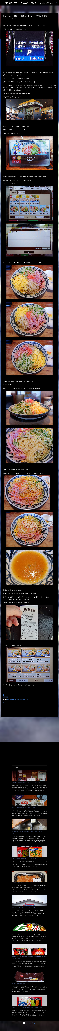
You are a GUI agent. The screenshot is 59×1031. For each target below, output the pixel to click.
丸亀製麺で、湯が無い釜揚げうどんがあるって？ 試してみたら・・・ (28, 782)
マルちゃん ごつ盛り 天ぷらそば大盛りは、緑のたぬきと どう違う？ (28, 932)
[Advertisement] (29, 729)
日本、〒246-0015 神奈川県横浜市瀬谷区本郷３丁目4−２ (18, 699)
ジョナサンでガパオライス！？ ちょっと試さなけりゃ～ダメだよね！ (28, 907)
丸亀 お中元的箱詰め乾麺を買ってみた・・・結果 (23, 807)
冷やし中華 (5, 697)
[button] (4, 21)
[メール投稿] (4, 695)
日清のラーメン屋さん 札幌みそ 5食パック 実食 (23, 983)
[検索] (57, 2)
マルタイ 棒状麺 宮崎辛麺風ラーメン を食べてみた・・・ (26, 858)
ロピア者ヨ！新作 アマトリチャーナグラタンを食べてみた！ (26, 882)
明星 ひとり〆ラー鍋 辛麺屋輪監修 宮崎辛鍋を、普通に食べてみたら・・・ (29, 1007)
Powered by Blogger (30, 1023)
